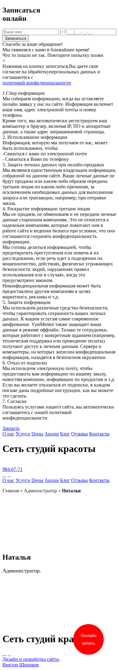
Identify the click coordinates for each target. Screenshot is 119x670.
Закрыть (11, 428)
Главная (10, 490)
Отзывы (79, 433)
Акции (52, 433)
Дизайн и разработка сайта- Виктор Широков (31, 662)
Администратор (40, 490)
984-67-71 (12, 469)
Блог (65, 433)
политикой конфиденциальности (36, 82)
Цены (37, 433)
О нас (8, 433)
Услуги (23, 433)
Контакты (99, 433)
